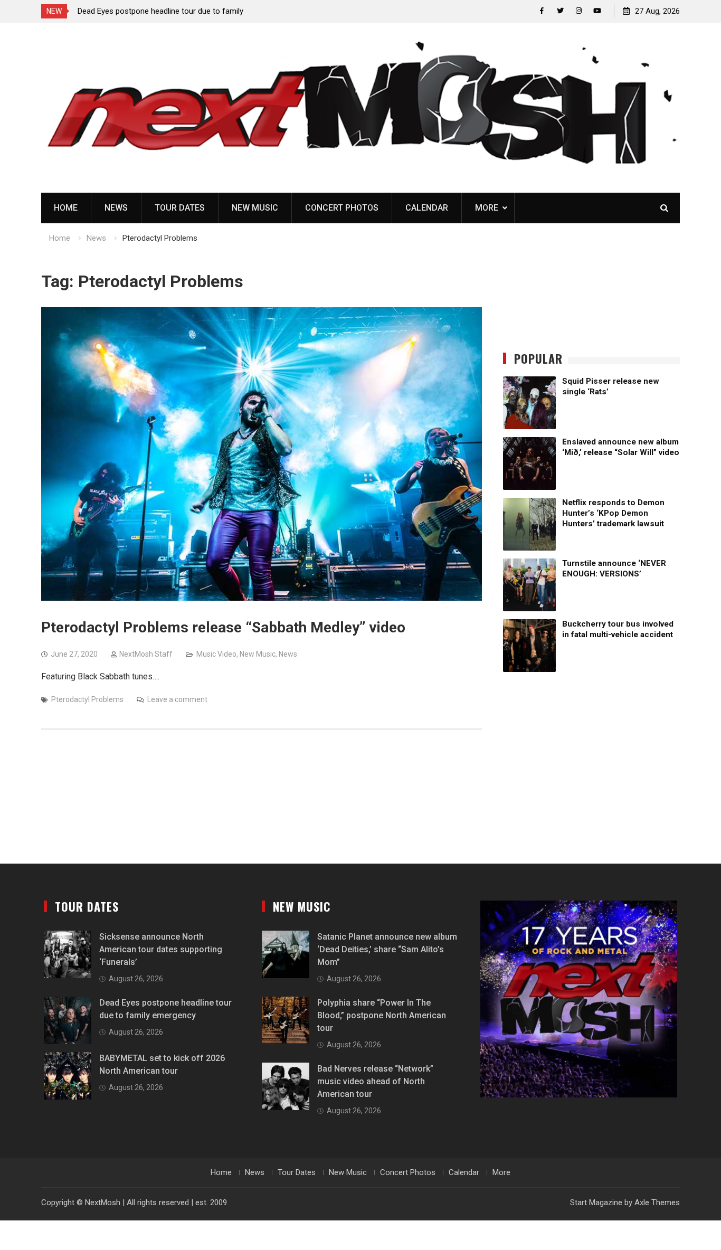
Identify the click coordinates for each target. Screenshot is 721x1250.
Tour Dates (180, 208)
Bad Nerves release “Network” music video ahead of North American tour (375, 1081)
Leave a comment (177, 699)
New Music (255, 208)
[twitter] (560, 11)
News (116, 208)
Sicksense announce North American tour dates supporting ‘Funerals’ (160, 949)
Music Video (216, 654)
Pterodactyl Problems (87, 699)
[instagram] (579, 11)
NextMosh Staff (146, 654)
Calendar (426, 208)
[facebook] (542, 11)
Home (66, 208)
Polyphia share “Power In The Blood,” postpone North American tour (381, 1015)
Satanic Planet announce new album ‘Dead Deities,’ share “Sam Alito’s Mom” (387, 949)
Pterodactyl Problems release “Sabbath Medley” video (223, 627)
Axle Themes (657, 1202)
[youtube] (597, 11)
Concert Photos (341, 208)
